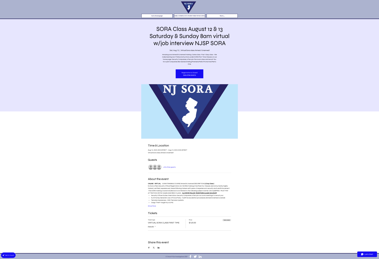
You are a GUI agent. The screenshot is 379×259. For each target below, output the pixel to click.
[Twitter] (195, 256)
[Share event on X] (154, 247)
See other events (189, 75)
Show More (152, 206)
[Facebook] (190, 256)
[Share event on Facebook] (149, 247)
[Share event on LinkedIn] (158, 247)
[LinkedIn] (200, 256)
